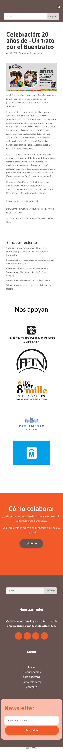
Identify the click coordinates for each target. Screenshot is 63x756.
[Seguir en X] (27, 636)
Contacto (31, 686)
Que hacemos (31, 676)
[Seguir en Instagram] (35, 636)
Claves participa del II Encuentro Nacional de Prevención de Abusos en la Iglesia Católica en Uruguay (27, 272)
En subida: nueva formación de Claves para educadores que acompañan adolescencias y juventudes (27, 252)
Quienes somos (31, 672)
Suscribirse (32, 730)
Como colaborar (31, 682)
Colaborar (31, 543)
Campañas (24, 53)
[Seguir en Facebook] (18, 636)
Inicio (31, 667)
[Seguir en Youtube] (44, 636)
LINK (36, 201)
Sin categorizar (36, 53)
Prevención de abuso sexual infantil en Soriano (28, 280)
